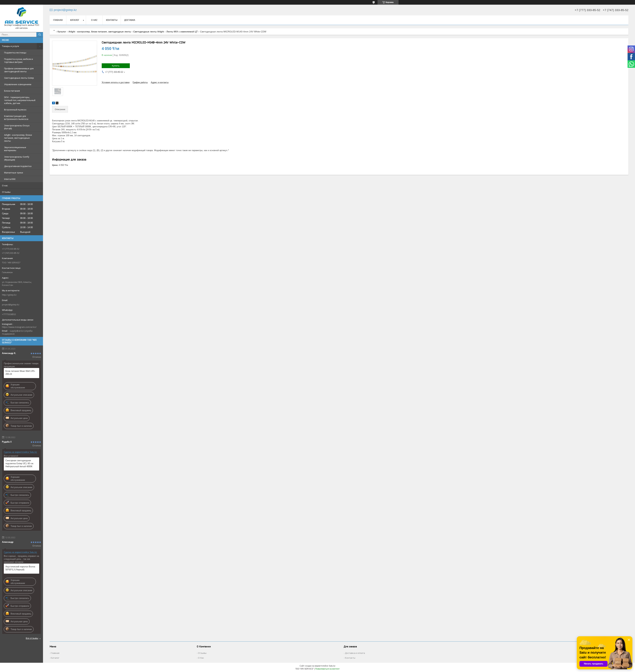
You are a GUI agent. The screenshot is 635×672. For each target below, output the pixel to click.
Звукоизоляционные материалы (15, 149)
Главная (58, 20)
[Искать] (39, 34)
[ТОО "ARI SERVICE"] (21, 15)
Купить (116, 65)
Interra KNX (10, 179)
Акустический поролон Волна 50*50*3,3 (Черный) (20, 568)
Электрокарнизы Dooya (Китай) (16, 127)
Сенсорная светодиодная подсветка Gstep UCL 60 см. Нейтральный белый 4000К (19, 463)
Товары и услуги (10, 46)
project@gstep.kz (10, 304)
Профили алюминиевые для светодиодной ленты (19, 70)
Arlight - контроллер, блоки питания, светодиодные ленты (18, 137)
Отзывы (6, 191)
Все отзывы (32, 638)
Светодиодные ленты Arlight (148, 31)
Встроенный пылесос (15, 109)
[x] (57, 103)
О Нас (201, 657)
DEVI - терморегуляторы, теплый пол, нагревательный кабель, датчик (19, 100)
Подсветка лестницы (15, 52)
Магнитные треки (13, 172)
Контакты (111, 20)
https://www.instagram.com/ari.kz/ (19, 327)
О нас (5, 185)
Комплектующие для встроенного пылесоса (16, 118)
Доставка (129, 20)
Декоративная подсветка (17, 166)
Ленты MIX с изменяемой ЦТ (182, 31)
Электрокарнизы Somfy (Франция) (16, 158)
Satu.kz (332, 666)
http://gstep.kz (9, 294)
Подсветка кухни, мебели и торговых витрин (18, 60)
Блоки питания (12, 90)
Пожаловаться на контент (327, 669)
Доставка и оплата (355, 653)
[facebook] (53, 103)
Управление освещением (17, 84)
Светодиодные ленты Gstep (19, 77)
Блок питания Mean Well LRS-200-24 (20, 372)
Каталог (74, 20)
